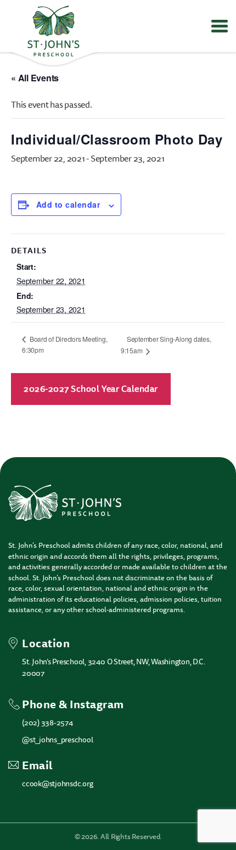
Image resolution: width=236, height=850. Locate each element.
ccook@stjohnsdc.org (57, 784)
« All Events (35, 77)
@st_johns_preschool (57, 740)
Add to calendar (68, 204)
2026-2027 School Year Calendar (91, 389)
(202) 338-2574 (47, 723)
